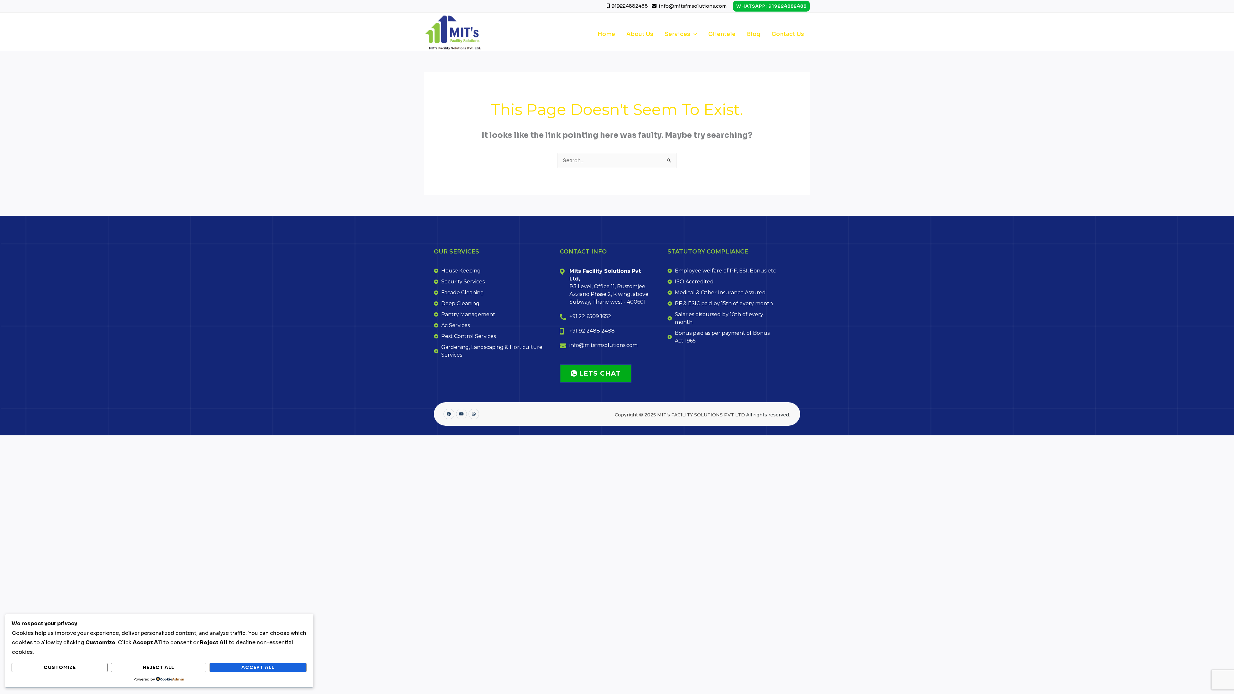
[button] (771, 6)
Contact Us (788, 34)
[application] (693, 34)
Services (677, 34)
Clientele (722, 34)
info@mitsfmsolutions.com (692, 6)
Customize (60, 667)
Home (606, 34)
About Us (639, 34)
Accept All (257, 667)
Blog (753, 34)
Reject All (158, 667)
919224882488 (630, 6)
